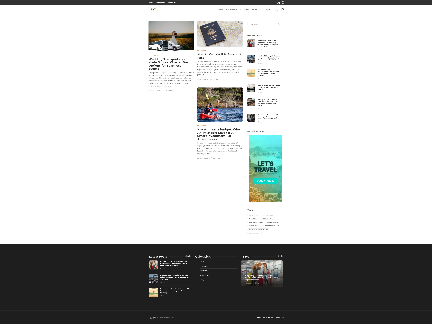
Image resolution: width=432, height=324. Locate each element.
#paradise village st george (258, 229)
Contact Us (160, 2)
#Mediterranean (272, 222)
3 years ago (205, 158)
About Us (172, 2)
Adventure (244, 9)
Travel (221, 9)
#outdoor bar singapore (270, 226)
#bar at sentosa (267, 215)
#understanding (254, 233)
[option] (265, 81)
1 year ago (205, 79)
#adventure (253, 215)
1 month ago (248, 283)
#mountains (253, 226)
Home (150, 2)
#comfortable (267, 218)
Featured (153, 55)
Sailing (269, 9)
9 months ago (157, 90)
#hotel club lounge (256, 222)
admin (150, 90)
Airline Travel (257, 9)
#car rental (253, 218)
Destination (231, 9)
